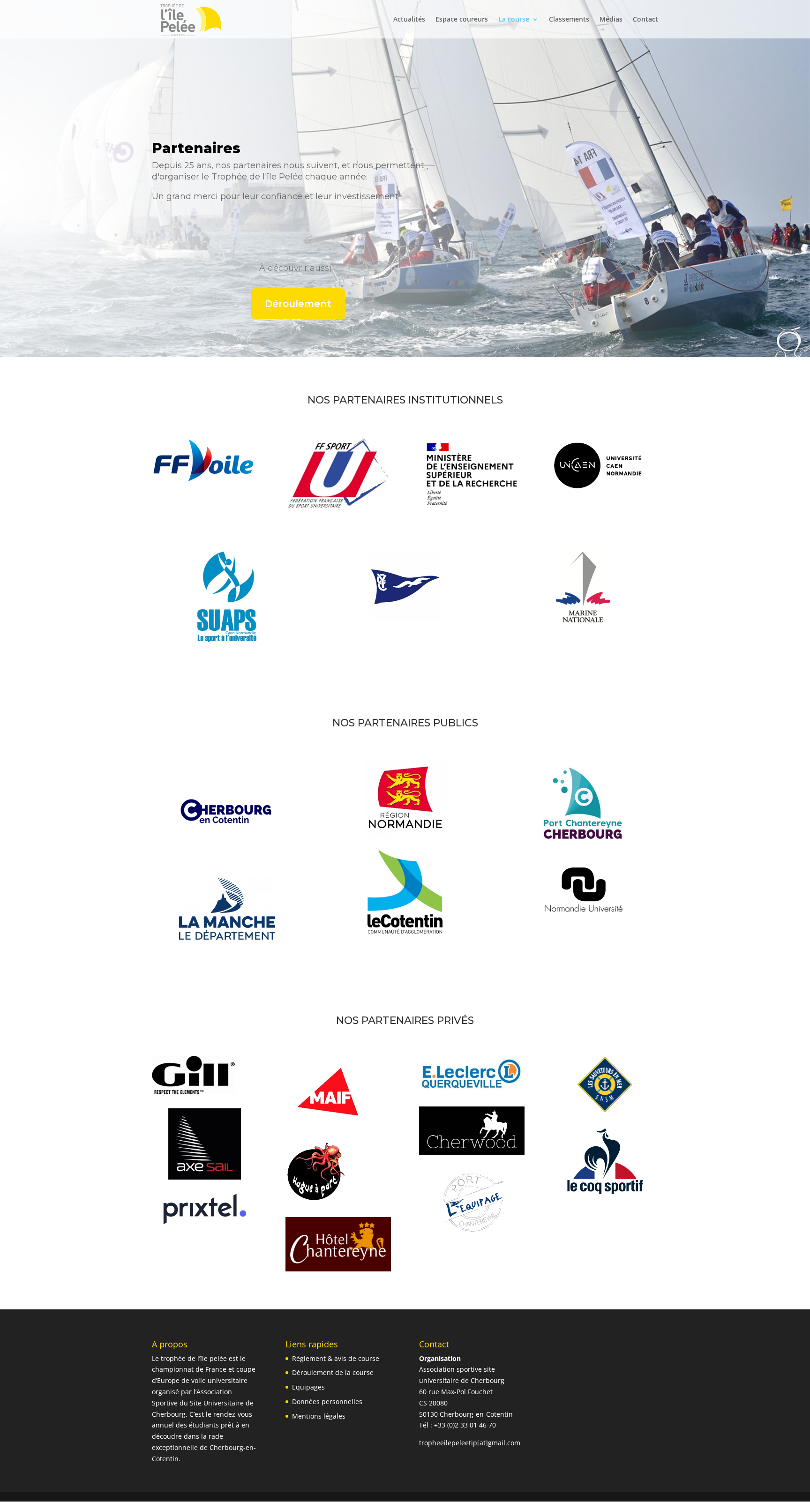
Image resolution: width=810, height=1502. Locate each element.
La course (513, 19)
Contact (645, 19)
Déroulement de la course (333, 1372)
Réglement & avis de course (335, 1358)
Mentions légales (318, 1416)
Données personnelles (327, 1401)
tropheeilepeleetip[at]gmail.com (469, 1442)
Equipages (308, 1386)
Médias (611, 19)
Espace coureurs (461, 19)
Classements (569, 19)
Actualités (409, 19)
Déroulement (298, 303)
